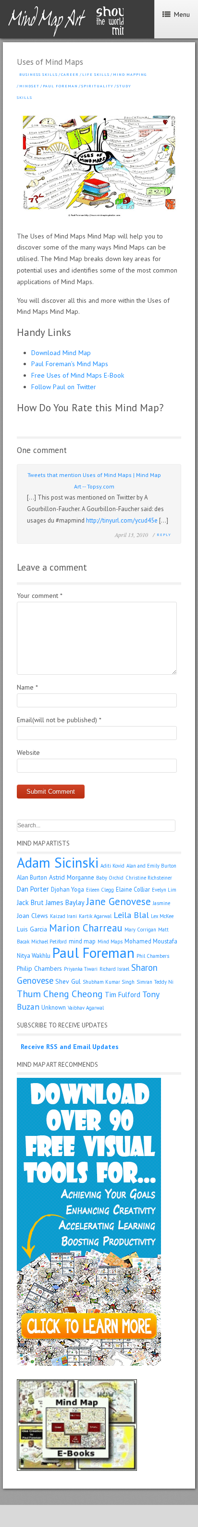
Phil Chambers (152, 956)
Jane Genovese (119, 901)
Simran (144, 981)
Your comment (39, 595)
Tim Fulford (122, 994)
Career (70, 74)
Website (28, 752)
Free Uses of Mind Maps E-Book (77, 375)
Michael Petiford (49, 941)
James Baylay (65, 902)
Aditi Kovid (112, 865)
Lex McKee (162, 916)
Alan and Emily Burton (151, 865)
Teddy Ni (163, 981)
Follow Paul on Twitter (63, 386)
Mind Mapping (130, 74)
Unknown (53, 1007)
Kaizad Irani (63, 916)
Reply (164, 534)
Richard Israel (114, 969)
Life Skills (96, 74)
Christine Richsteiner (148, 877)
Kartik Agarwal (95, 916)
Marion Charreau (86, 927)
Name (27, 687)
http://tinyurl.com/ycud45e (122, 520)
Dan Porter (33, 889)
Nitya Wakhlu (33, 955)
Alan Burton (32, 877)
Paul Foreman (60, 86)
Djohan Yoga (67, 889)
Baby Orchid (110, 877)
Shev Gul (68, 981)
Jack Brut (30, 902)
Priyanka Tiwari (81, 969)
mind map (82, 941)
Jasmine (161, 903)
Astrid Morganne (71, 877)
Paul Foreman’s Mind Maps (69, 363)
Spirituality (97, 86)
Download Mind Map (61, 352)
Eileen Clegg (100, 889)
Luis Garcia (32, 929)
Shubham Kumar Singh (109, 981)
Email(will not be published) (59, 720)
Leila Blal (131, 914)
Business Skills (38, 74)
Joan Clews (32, 915)
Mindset (29, 86)
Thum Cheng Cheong (60, 994)
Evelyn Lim (164, 889)
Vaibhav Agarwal (86, 1007)
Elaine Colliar (133, 889)
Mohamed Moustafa (150, 941)
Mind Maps (110, 941)
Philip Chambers (39, 968)
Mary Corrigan (140, 929)
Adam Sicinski (58, 862)
